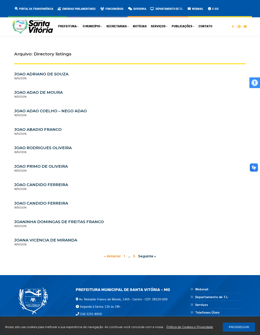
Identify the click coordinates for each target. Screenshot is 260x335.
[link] (254, 82)
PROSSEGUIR (239, 327)
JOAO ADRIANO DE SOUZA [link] (41, 74)
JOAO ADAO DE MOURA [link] (38, 92)
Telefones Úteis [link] (207, 312)
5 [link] (134, 256)
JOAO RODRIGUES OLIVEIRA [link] (43, 147)
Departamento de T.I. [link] (211, 297)
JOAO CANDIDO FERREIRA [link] (41, 184)
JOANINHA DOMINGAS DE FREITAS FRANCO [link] (59, 221)
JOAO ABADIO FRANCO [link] (38, 129)
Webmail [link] (201, 289)
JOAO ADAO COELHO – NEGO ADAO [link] (50, 110)
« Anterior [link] (112, 256)
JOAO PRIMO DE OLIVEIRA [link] (41, 166)
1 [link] (124, 256)
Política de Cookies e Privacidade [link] (189, 327)
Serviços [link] (201, 304)
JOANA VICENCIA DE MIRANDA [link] (45, 240)
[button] (65, 6)
